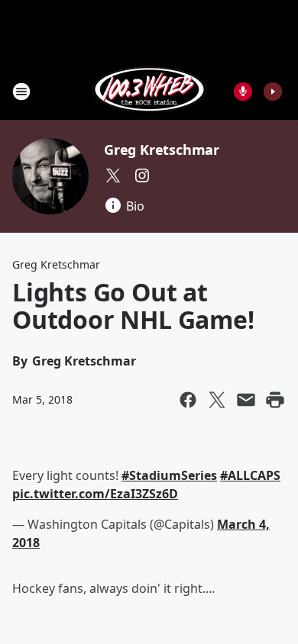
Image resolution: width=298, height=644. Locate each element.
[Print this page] (275, 400)
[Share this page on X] (217, 400)
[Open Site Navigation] (21, 91)
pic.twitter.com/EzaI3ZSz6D (95, 493)
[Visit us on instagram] (142, 175)
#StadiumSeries (169, 475)
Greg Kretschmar (161, 149)
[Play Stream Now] (273, 91)
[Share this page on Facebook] (188, 400)
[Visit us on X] (113, 175)
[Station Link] (149, 91)
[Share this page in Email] (246, 400)
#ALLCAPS (250, 475)
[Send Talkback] (243, 91)
